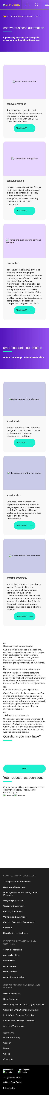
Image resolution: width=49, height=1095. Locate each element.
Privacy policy (9, 1088)
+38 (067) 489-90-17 (12, 1078)
